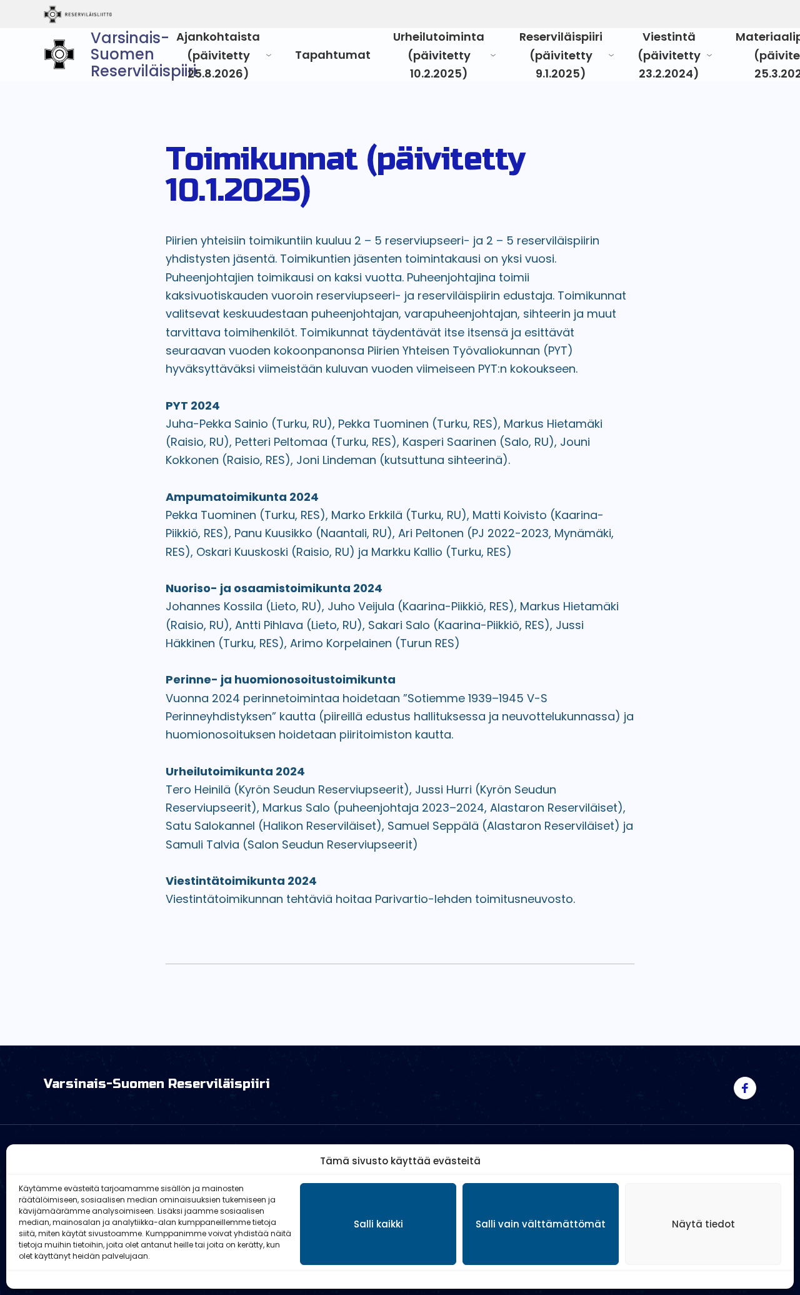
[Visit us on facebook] (745, 1088)
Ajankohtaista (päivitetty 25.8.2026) (218, 55)
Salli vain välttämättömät (541, 1224)
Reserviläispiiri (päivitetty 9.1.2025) (560, 55)
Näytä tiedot (703, 1224)
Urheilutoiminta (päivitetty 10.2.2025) (438, 55)
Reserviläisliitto (130, 14)
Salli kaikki (378, 1224)
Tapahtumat (333, 55)
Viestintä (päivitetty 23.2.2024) (669, 55)
